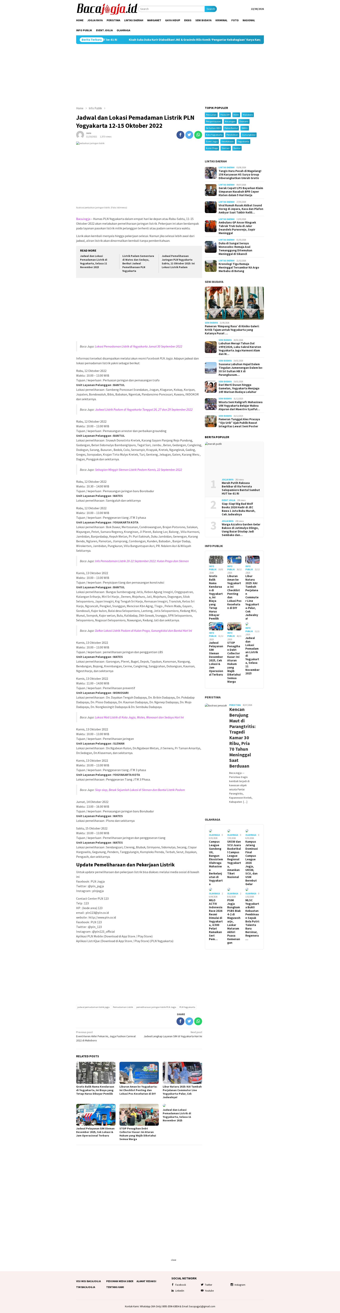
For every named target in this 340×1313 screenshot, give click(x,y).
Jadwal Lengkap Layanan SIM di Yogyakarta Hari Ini (173, 1034)
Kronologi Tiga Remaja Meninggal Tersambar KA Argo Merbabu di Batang (239, 267)
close (173, 1259)
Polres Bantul (231, 128)
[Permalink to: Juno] (80, 134)
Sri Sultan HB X (213, 128)
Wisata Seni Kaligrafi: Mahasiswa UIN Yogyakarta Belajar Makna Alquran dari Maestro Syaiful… (240, 405)
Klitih (236, 114)
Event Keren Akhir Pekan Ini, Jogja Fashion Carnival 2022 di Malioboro (106, 1036)
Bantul (237, 148)
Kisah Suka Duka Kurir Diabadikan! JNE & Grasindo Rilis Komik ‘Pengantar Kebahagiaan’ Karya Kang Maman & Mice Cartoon (161, 39)
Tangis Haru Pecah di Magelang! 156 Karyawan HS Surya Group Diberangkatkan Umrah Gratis (240, 174)
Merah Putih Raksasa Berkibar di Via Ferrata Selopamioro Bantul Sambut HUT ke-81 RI (241, 488)
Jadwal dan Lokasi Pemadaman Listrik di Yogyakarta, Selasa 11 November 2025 (93, 261)
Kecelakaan (228, 141)
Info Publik (214, 546)
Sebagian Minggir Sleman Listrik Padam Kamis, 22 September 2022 (138, 470)
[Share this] (180, 135)
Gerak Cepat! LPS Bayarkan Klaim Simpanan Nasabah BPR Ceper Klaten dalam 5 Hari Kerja (241, 191)
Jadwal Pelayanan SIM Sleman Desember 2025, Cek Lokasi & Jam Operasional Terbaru (95, 1132)
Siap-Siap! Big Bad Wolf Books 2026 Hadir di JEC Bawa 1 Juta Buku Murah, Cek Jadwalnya (238, 509)
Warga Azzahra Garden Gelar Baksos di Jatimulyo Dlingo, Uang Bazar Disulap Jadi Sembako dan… (241, 530)
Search (211, 9)
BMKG (245, 128)
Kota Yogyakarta (214, 134)
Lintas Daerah (216, 161)
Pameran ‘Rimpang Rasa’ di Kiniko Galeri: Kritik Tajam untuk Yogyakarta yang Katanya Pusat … (232, 330)
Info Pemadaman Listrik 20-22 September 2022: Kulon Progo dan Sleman (142, 561)
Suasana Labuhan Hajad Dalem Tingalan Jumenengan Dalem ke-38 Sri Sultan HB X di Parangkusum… (241, 369)
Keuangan (230, 121)
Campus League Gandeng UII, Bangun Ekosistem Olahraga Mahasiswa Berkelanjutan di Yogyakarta (216, 863)
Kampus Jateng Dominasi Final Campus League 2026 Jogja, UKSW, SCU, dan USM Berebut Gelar (251, 863)
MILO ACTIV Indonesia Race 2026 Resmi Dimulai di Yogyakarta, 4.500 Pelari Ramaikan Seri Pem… (216, 919)
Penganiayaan (213, 121)
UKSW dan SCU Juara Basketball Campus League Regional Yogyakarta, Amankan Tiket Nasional (234, 859)
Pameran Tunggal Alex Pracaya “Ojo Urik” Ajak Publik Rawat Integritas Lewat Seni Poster (239, 422)
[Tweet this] (189, 135)
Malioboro (248, 114)
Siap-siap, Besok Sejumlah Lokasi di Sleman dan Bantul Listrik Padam (140, 790)
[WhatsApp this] (198, 135)
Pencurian (211, 114)
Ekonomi (243, 121)
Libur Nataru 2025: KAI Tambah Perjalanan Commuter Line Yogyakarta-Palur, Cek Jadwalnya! (182, 1092)
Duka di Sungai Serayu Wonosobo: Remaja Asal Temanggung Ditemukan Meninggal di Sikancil (235, 249)
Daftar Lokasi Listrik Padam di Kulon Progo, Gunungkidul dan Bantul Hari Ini (143, 631)
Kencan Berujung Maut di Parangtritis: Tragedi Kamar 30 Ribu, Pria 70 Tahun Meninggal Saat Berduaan (241, 738)
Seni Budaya (214, 282)
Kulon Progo (212, 148)
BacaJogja (83, 219)
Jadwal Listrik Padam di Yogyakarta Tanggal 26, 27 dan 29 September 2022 (144, 409)
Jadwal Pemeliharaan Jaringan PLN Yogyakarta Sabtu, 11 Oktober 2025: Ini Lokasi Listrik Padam (178, 261)
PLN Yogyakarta (187, 1007)
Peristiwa (213, 697)
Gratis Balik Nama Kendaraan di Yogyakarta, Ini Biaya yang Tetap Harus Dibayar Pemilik (95, 1090)
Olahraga (212, 819)
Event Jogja (212, 141)
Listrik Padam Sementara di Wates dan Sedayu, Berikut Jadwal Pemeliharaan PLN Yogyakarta (138, 263)
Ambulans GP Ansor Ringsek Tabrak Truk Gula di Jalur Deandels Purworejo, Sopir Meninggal (237, 228)
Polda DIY (225, 114)
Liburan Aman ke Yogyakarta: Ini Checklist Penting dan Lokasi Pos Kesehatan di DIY (138, 1090)
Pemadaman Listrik (123, 1007)
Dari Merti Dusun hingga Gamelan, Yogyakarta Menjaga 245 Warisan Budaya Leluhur (239, 388)
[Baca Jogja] (107, 8)
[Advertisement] (170, 75)
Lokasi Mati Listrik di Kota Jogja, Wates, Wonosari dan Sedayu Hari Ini (139, 717)
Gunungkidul (248, 134)
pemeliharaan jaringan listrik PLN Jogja (156, 1007)
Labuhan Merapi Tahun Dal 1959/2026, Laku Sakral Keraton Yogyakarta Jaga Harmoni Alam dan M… (240, 349)
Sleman (226, 148)
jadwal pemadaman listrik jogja (93, 1007)
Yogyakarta (243, 141)
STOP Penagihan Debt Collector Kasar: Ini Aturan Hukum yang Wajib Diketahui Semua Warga (137, 1134)
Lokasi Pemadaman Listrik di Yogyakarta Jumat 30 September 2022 (138, 346)
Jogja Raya (227, 479)
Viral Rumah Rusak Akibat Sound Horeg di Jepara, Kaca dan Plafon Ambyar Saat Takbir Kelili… (241, 209)
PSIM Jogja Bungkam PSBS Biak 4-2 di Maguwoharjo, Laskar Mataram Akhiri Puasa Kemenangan (234, 921)
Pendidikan (232, 134)
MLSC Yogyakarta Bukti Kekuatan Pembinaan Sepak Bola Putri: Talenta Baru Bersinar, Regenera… (252, 919)
